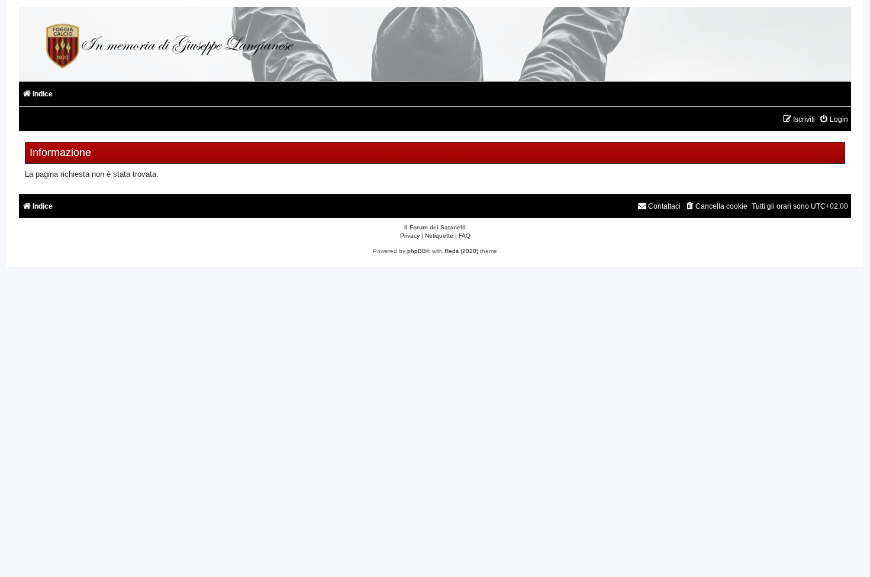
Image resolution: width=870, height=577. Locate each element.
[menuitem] (833, 120)
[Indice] (168, 44)
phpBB (416, 251)
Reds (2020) (461, 251)
